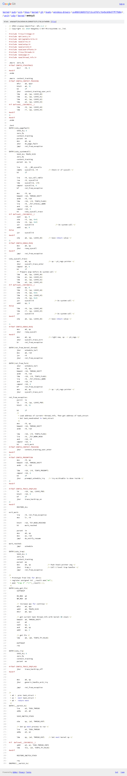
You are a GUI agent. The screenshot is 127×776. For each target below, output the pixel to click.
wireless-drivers (61, 12)
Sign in (122, 4)
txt (116, 772)
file (54, 22)
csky (13, 15)
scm (20, 12)
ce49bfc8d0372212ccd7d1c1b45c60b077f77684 (96, 12)
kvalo (48, 12)
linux (27, 12)
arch (6, 15)
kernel (6, 12)
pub (14, 12)
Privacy (22, 772)
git (41, 12)
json (123, 772)
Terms (28, 772)
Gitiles (15, 772)
